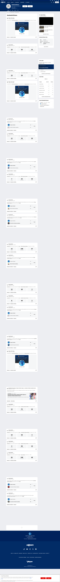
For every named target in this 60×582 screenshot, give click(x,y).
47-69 (20, 217)
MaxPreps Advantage (16, 0)
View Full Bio (46, 46)
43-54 (20, 258)
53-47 (20, 481)
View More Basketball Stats (46, 96)
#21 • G (14, 8)
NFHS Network (10, 0)
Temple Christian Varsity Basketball (46, 43)
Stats (12, 10)
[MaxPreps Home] (3, 2)
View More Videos (46, 34)
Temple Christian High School (30, 535)
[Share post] (36, 37)
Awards (15, 10)
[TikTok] (50, 0)
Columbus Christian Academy (25, 406)
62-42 (20, 339)
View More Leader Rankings (46, 73)
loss (19, 246)
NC (9, 12)
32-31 (20, 162)
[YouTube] (52, 0)
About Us (12, 553)
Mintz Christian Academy (24, 176)
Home (8, 10)
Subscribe (20, 553)
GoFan (6, 0)
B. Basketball (17, 2)
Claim (25, 6)
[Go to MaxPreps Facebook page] (36, 549)
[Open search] (51, 2)
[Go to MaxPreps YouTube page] (27, 549)
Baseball (12, 2)
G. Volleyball (27, 2)
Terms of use (30, 553)
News (18, 10)
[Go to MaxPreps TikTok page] (24, 549)
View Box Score (42, 106)
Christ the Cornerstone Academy (15, 223)
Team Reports (9, 393)
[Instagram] (54, 0)
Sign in (57, 2)
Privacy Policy (25, 553)
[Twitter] (56, 0)
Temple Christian (12, 12)
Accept (43, 578)
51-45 (20, 310)
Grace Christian (23, 454)
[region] (30, 578)
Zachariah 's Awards (13, 37)
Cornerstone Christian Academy (25, 432)
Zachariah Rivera (15, 4)
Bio (10, 10)
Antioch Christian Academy (24, 72)
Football (8, 2)
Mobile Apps (16, 553)
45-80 (23, 496)
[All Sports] (31, 2)
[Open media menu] (54, 2)
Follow (30, 6)
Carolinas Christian (42, 71)
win (19, 72)
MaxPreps (2, 0)
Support (47, 553)
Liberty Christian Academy (24, 135)
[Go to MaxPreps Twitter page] (33, 549)
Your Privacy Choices (42, 553)
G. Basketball (22, 2)
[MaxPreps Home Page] (7, 12)
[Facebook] (58, 0)
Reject (49, 578)
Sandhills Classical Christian (14, 344)
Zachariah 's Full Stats (13, 52)
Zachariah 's (8, 72)
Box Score (8, 37)
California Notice (35, 553)
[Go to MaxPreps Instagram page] (30, 549)
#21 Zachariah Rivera (15, 20)
